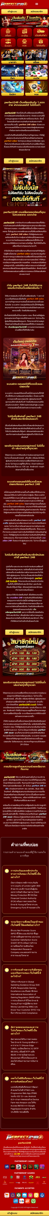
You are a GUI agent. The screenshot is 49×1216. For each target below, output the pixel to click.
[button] (37, 4)
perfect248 (24, 1143)
